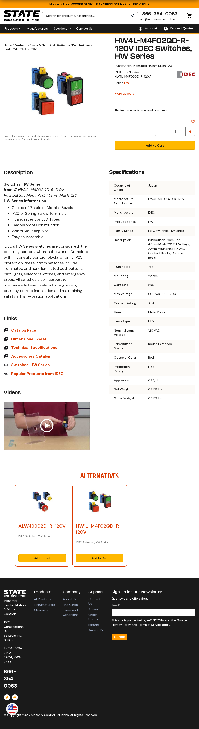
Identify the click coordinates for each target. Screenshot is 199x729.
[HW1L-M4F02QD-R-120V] (99, 503)
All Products (42, 599)
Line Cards (70, 605)
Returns (94, 625)
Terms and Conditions (70, 612)
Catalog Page (23, 330)
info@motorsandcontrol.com (158, 19)
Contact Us (94, 601)
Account (94, 609)
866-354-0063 (159, 14)
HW (126, 83)
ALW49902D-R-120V (42, 526)
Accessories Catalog (30, 356)
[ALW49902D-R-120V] (42, 503)
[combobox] (90, 15)
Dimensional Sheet (28, 338)
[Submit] (133, 16)
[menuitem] (13, 28)
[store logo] (22, 15)
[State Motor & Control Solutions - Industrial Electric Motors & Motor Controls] (15, 593)
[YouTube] (15, 697)
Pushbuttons (81, 45)
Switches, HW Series (30, 364)
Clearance (41, 610)
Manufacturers (44, 605)
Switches (64, 45)
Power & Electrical (42, 45)
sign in (93, 4)
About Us (69, 599)
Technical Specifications (34, 347)
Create (54, 4)
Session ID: (95, 630)
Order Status (93, 617)
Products (21, 45)
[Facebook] (7, 697)
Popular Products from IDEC (37, 373)
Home (8, 45)
